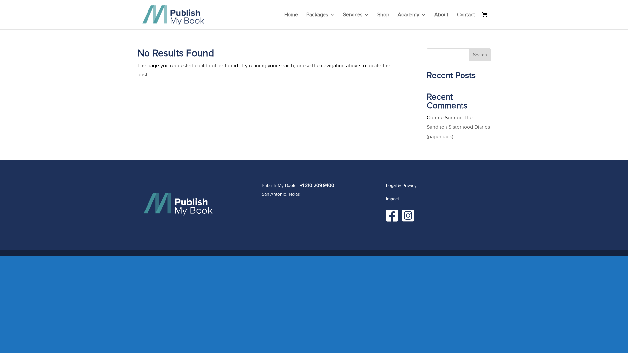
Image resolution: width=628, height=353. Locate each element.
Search (480, 55)
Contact (466, 14)
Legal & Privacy (401, 185)
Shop (383, 14)
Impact (392, 199)
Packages (317, 14)
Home (291, 14)
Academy (408, 14)
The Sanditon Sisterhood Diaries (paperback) (458, 127)
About (441, 14)
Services (352, 14)
